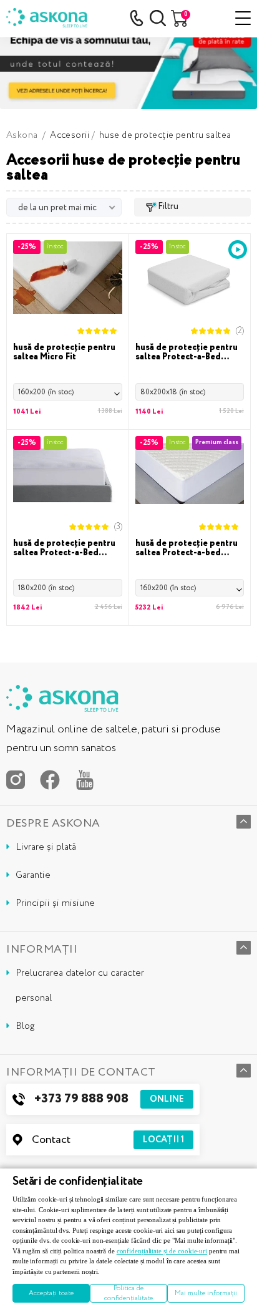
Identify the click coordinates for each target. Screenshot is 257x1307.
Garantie (33, 875)
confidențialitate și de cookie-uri (162, 1251)
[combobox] (67, 392)
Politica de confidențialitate (128, 1293)
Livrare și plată (46, 847)
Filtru (168, 206)
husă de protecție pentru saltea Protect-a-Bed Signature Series (64, 548)
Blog (25, 1026)
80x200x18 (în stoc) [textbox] (172, 392)
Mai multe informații (206, 1293)
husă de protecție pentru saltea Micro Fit (64, 352)
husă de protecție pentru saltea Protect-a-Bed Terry (186, 352)
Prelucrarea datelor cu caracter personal (80, 985)
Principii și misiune (55, 903)
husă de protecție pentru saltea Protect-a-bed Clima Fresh (186, 548)
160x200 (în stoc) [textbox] (46, 392)
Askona (22, 135)
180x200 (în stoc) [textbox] (46, 588)
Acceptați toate (51, 1293)
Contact (108, 1140)
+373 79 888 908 (109, 1099)
